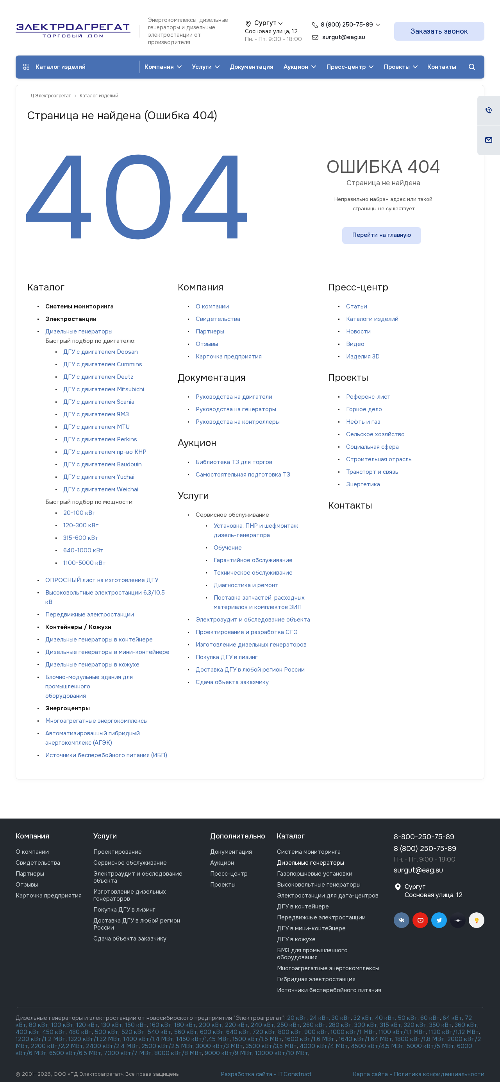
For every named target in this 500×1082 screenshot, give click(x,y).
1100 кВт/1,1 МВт (402, 1032)
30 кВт (341, 1018)
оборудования (65, 696)
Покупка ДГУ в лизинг (227, 657)
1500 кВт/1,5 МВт (256, 1039)
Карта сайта (370, 1074)
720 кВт (263, 1032)
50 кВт (408, 1018)
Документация (251, 67)
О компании (212, 306)
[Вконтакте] (401, 920)
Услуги (202, 67)
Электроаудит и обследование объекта (253, 619)
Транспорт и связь (372, 472)
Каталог (291, 836)
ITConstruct (295, 1074)
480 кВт (80, 1032)
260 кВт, (315, 1025)
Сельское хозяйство (375, 434)
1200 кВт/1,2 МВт (41, 1039)
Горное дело (364, 409)
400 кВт (27, 1032)
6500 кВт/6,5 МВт (75, 1053)
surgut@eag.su (418, 870)
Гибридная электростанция (316, 979)
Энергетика (363, 484)
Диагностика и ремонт (246, 585)
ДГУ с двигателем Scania (98, 402)
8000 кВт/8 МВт (177, 1053)
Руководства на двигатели (234, 397)
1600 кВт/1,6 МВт (310, 1039)
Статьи (356, 306)
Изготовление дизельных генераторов (251, 644)
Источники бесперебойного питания (329, 990)
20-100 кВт (79, 513)
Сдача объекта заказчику (232, 682)
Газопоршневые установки (314, 874)
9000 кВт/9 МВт (228, 1053)
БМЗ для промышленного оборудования (312, 953)
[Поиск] (472, 67)
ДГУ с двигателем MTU (96, 427)
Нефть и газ (363, 422)
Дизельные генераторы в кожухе (92, 664)
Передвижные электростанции (89, 614)
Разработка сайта (246, 1074)
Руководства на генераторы (236, 409)
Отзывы (207, 344)
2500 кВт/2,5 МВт (167, 1046)
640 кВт (238, 1032)
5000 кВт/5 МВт (430, 1046)
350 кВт (440, 1025)
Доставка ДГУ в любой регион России (250, 670)
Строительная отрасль (379, 459)
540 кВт (159, 1032)
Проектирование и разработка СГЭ (247, 632)
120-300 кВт (81, 525)
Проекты (397, 67)
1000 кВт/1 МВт (353, 1032)
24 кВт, (320, 1018)
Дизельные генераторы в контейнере (99, 639)
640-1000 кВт (83, 550)
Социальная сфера (372, 447)
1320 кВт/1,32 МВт (94, 1039)
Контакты (441, 67)
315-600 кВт (80, 538)
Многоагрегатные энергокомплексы (96, 721)
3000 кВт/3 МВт (219, 1046)
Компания (160, 67)
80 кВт (38, 1025)
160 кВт (160, 1025)
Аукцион (297, 67)
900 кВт (316, 1032)
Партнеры (210, 331)
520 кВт (133, 1032)
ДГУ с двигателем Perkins (100, 439)
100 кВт (62, 1025)
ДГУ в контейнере (303, 906)
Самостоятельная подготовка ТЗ (243, 474)
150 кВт (136, 1025)
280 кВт (340, 1025)
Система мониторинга (309, 852)
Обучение (228, 548)
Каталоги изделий (372, 319)
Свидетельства (218, 319)
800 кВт (290, 1032)
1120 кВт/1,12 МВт (453, 1032)
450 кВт (54, 1032)
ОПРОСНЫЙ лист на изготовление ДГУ (101, 580)
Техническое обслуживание (253, 573)
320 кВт (415, 1025)
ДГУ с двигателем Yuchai (98, 477)
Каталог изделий (61, 67)
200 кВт (210, 1025)
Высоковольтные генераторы (319, 885)
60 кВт (430, 1018)
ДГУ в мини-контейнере (311, 928)
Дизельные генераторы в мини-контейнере (107, 652)
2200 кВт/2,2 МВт (57, 1046)
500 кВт (106, 1032)
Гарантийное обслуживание (253, 560)
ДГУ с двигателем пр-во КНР (104, 452)
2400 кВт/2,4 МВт (112, 1046)
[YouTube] (420, 920)
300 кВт (365, 1025)
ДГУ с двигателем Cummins (102, 364)
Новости (358, 331)
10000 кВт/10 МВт (281, 1053)
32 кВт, (363, 1018)
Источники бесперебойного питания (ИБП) (106, 755)
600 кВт (211, 1032)
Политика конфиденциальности (439, 1074)
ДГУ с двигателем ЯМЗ (96, 414)
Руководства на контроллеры (238, 422)
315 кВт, (391, 1025)
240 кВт (262, 1025)
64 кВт (452, 1018)
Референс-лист (368, 397)
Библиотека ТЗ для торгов (234, 462)
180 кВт (185, 1025)
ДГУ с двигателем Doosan (100, 352)
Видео (355, 344)
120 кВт (87, 1025)
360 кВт (466, 1025)
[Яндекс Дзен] (458, 920)
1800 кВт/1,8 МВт (420, 1039)
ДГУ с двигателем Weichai (100, 489)
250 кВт (288, 1025)
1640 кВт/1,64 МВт (365, 1039)
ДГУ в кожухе (296, 939)
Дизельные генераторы (78, 331)
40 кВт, (386, 1018)
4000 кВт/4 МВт (324, 1046)
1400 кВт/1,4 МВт (148, 1039)
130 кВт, (113, 1025)
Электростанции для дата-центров (328, 895)
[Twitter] (439, 920)
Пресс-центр (347, 67)
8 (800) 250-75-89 (347, 25)
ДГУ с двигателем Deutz (98, 377)
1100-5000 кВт (84, 563)
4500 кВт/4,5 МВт (377, 1046)
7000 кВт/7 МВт (128, 1053)
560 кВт (184, 1032)
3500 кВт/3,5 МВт (271, 1046)
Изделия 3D (363, 356)
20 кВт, (298, 1018)
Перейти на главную (381, 235)
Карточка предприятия (229, 356)
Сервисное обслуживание (130, 863)
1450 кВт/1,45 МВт (203, 1039)
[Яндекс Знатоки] (476, 920)
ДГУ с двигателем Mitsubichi (103, 389)
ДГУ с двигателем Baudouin (102, 464)
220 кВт (236, 1025)
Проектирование (117, 852)
